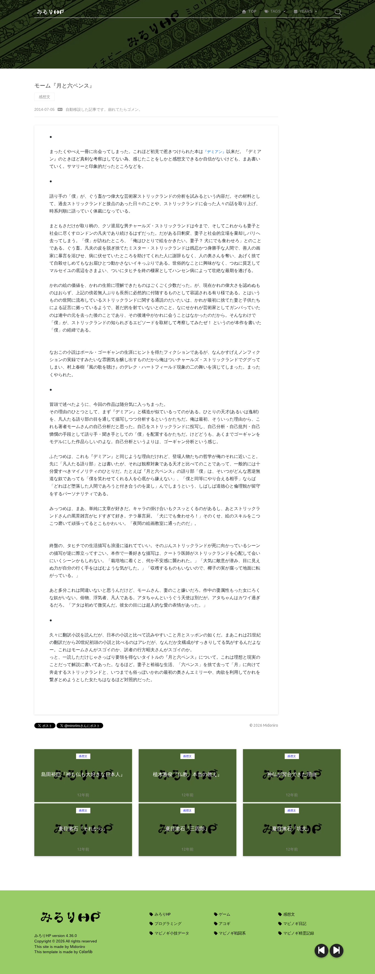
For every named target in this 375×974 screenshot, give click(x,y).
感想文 (44, 97)
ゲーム (224, 914)
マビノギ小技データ (171, 933)
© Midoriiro (264, 725)
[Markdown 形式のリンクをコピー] (60, 109)
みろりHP (162, 914)
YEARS (306, 11)
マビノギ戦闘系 (232, 933)
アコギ (224, 923)
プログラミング (167, 923)
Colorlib (86, 952)
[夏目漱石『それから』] (321, 951)
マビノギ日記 (294, 923)
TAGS (275, 11)
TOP (252, 11)
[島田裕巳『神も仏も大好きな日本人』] (336, 951)
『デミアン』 (214, 151)
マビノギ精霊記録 (298, 933)
